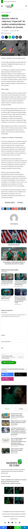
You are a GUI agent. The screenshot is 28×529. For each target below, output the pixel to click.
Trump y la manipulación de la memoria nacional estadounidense (21, 283)
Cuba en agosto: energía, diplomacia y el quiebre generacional (17, 450)
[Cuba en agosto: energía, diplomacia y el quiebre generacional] (6, 451)
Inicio (3, 12)
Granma (3, 479)
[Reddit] (16, 209)
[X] (5, 209)
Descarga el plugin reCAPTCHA (6, 360)
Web (2, 348)
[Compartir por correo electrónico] (22, 209)
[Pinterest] (13, 209)
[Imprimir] (24, 209)
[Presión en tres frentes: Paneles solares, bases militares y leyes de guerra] (6, 416)
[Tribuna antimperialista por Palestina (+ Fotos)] (7, 276)
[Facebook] (2, 209)
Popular (21, 409)
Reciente (7, 409)
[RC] (9, 6)
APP (13, 479)
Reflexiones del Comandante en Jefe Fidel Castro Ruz (14, 384)
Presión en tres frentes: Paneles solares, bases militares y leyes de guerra (17, 415)
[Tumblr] (11, 209)
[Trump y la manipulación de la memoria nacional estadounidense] (21, 276)
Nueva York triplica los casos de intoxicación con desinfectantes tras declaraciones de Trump (20, 299)
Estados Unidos (10, 202)
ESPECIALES (8, 12)
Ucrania (20, 202)
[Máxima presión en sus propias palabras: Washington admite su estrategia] (6, 423)
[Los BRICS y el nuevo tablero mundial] (7, 292)
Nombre (3, 335)
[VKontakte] (19, 209)
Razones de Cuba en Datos (7, 481)
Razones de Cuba (5, 469)
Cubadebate (8, 479)
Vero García (6, 30)
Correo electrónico (6, 341)
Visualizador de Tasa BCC (20, 479)
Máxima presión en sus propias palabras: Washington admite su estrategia (18, 422)
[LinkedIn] (8, 209)
